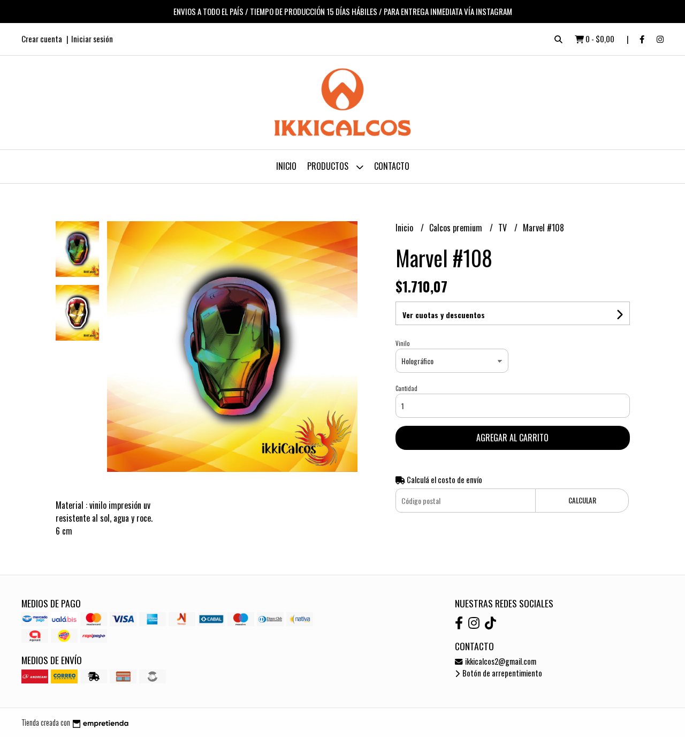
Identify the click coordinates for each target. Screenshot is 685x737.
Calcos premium (456, 227)
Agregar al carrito (512, 437)
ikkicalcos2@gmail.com (499, 661)
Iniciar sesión (92, 38)
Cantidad (406, 388)
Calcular (582, 500)
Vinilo (402, 343)
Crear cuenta (41, 38)
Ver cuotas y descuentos (443, 314)
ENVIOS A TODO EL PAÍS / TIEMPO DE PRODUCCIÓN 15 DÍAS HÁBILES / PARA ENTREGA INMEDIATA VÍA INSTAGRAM (342, 11)
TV (503, 227)
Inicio (286, 166)
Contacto (391, 166)
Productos (329, 166)
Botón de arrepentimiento (501, 673)
